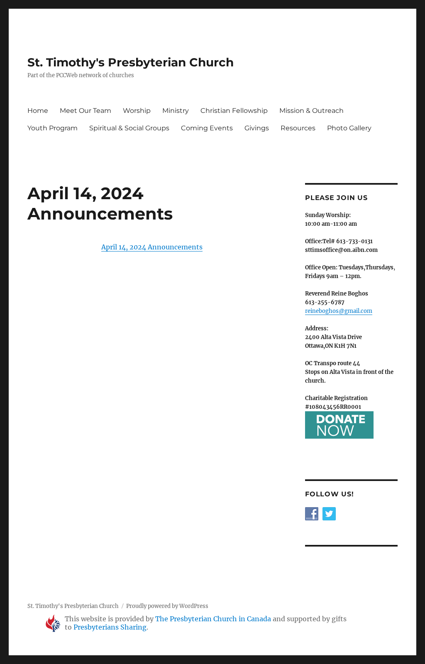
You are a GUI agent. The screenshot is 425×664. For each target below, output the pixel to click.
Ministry (175, 111)
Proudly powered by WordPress (167, 606)
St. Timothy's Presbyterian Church (130, 62)
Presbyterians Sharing (110, 627)
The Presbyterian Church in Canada (213, 619)
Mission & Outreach (311, 111)
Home (37, 111)
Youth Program (52, 128)
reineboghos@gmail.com (338, 311)
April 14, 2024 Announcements (152, 247)
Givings (256, 128)
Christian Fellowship (234, 111)
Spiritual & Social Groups (129, 128)
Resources (298, 128)
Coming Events (207, 128)
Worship (137, 111)
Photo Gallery (349, 128)
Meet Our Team (85, 111)
